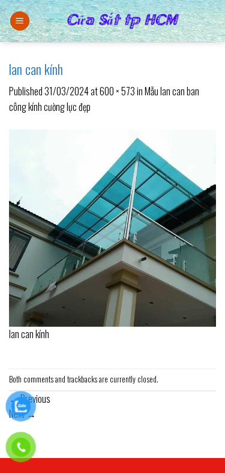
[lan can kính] (112, 226)
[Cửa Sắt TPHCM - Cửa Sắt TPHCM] (123, 21)
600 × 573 (117, 91)
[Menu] (19, 21)
